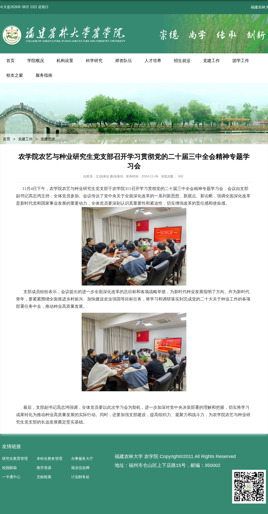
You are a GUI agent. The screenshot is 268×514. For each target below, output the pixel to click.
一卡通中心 (11, 477)
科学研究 (94, 60)
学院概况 (35, 60)
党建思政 (48, 139)
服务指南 (44, 75)
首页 (10, 60)
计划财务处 (80, 477)
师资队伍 (123, 60)
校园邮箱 (9, 468)
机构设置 (65, 60)
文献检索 (44, 477)
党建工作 (211, 60)
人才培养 (152, 60)
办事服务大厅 (82, 458)
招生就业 (182, 60)
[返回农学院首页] (64, 26)
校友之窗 (14, 75)
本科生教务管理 (49, 458)
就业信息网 (80, 468)
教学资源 (44, 468)
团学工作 (240, 60)
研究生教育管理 (15, 458)
